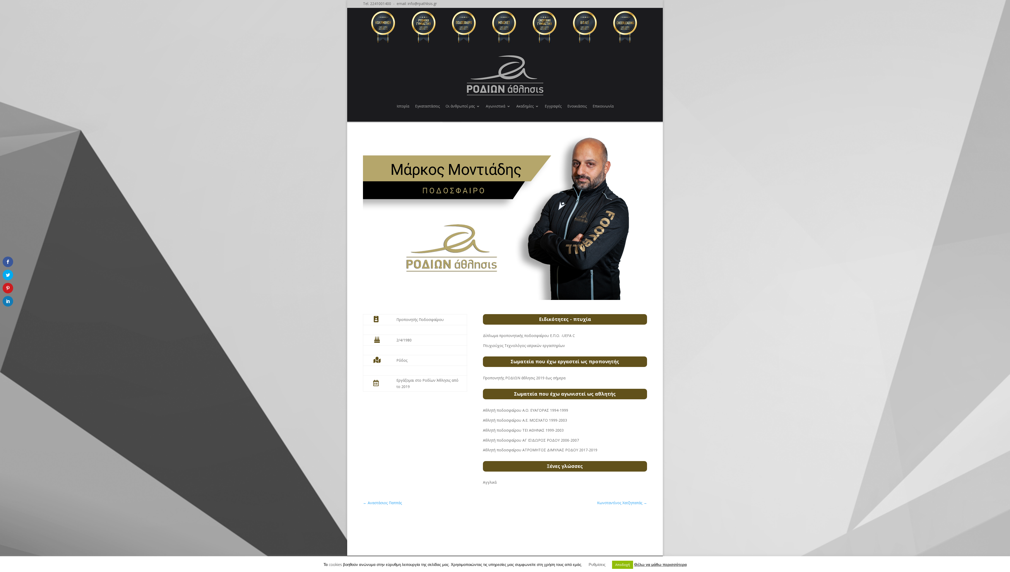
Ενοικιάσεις (577, 106)
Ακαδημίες (525, 106)
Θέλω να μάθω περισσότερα (660, 564)
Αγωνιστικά (495, 106)
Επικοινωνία (603, 106)
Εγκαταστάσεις (427, 106)
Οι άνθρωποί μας (460, 106)
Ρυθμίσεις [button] (597, 564)
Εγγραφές (553, 106)
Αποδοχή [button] (622, 564)
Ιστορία (403, 106)
